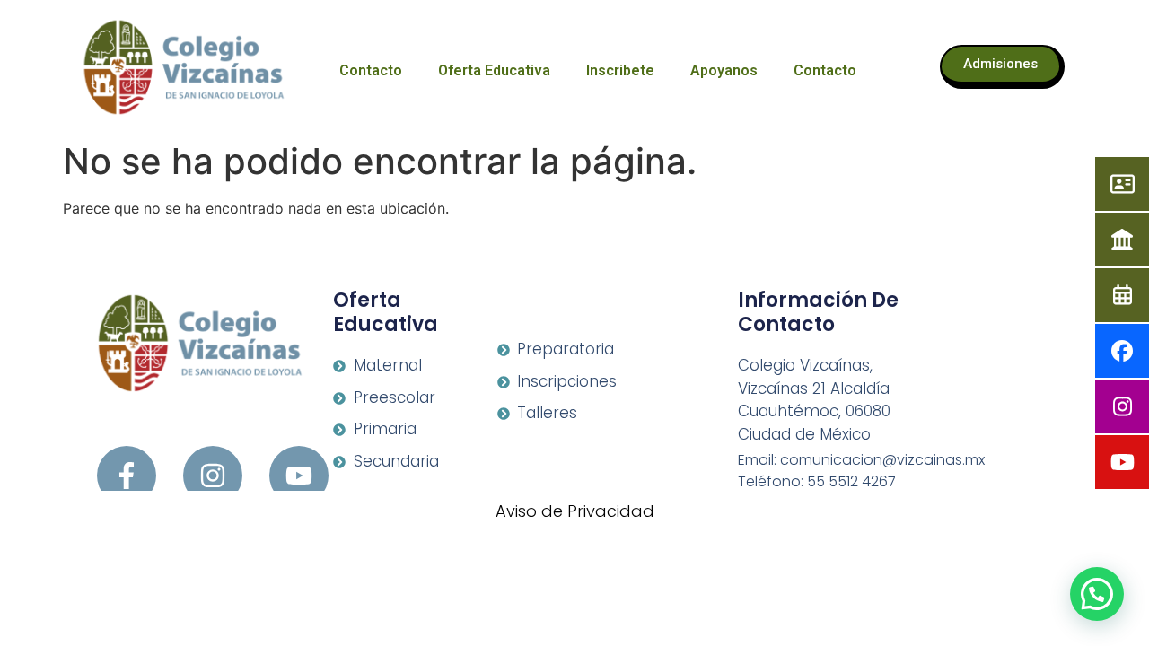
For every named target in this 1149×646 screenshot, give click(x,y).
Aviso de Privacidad (575, 511)
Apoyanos (724, 70)
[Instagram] (212, 475)
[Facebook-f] (126, 475)
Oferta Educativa (494, 70)
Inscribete (620, 70)
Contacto (370, 70)
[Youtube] (299, 475)
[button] (1097, 594)
